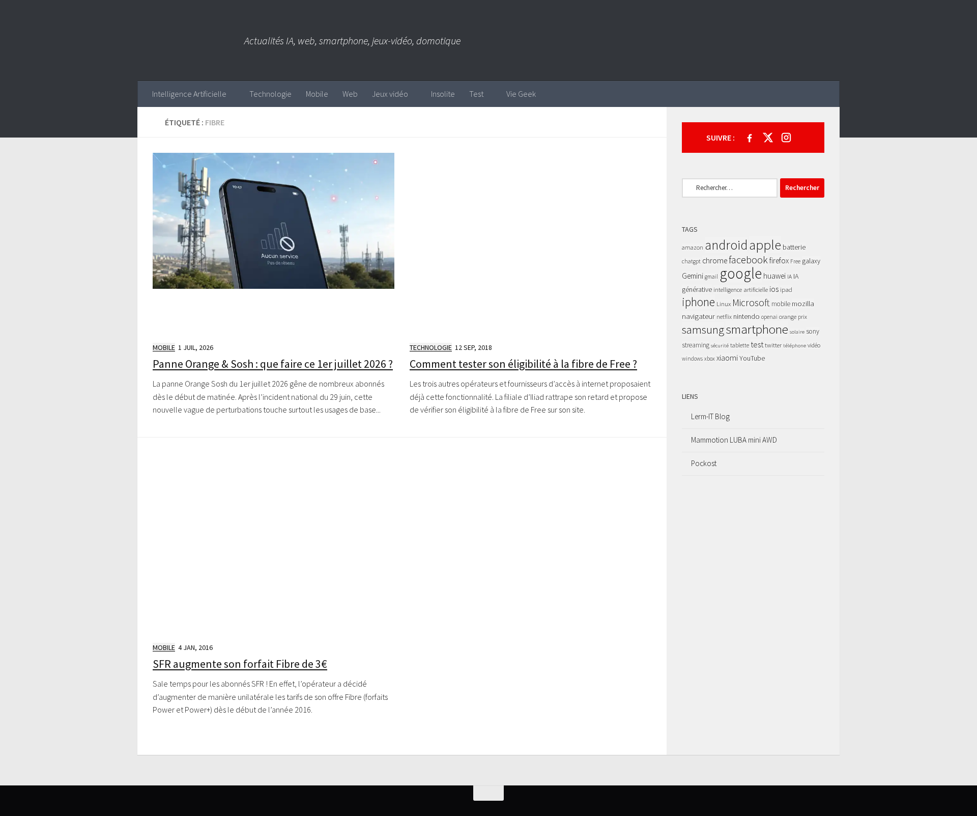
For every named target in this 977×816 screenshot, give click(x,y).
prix (802, 316)
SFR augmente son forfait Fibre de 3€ (240, 664)
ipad (786, 289)
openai (769, 316)
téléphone (794, 345)
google (741, 273)
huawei (774, 276)
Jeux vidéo (390, 94)
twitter (773, 345)
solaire (797, 332)
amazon (692, 247)
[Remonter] (488, 793)
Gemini (692, 276)
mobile (780, 304)
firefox (779, 260)
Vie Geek (521, 94)
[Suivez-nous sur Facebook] (749, 137)
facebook (748, 259)
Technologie (270, 94)
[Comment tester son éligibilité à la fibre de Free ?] (530, 243)
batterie (794, 247)
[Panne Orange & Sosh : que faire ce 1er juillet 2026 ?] (273, 243)
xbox (709, 358)
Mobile (317, 94)
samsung (703, 329)
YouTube (752, 358)
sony (812, 331)
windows (692, 358)
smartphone (757, 329)
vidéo (814, 345)
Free (795, 261)
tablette (739, 345)
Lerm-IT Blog (710, 416)
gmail (711, 276)
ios (774, 289)
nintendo (746, 316)
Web (350, 94)
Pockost (703, 463)
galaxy (811, 260)
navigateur (698, 316)
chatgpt (691, 261)
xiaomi (727, 358)
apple (765, 244)
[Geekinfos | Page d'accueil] (191, 40)
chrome (714, 260)
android (726, 245)
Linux (723, 304)
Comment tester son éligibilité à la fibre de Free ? (523, 364)
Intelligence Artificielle (189, 94)
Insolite (443, 94)
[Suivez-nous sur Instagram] (786, 137)
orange (787, 316)
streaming (695, 345)
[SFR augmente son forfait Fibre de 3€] (273, 543)
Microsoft (751, 302)
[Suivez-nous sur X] (767, 137)
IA (789, 276)
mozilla (803, 303)
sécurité (720, 345)
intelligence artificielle (740, 289)
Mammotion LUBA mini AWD (734, 440)
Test (476, 94)
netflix (724, 316)
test (757, 344)
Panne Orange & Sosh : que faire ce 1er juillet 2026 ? (273, 364)
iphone (698, 301)
